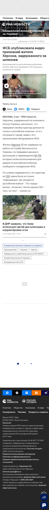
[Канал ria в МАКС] (7, 392)
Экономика (30, 408)
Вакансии (7, 423)
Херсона (15, 144)
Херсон (34, 250)
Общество (18, 408)
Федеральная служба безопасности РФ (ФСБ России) (25, 254)
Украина (23, 250)
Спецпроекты (9, 412)
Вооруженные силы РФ (13, 262)
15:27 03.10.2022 (10, 39)
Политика (7, 408)
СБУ (8, 176)
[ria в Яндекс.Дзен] (17, 392)
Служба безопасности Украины (17, 258)
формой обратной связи (34, 477)
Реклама (22, 412)
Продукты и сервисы (38, 412)
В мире (41, 408)
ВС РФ (37, 155)
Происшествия (10, 250)
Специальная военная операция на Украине (23, 245)
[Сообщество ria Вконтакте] (26, 392)
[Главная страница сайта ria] (15, 24)
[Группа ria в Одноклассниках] (36, 392)
